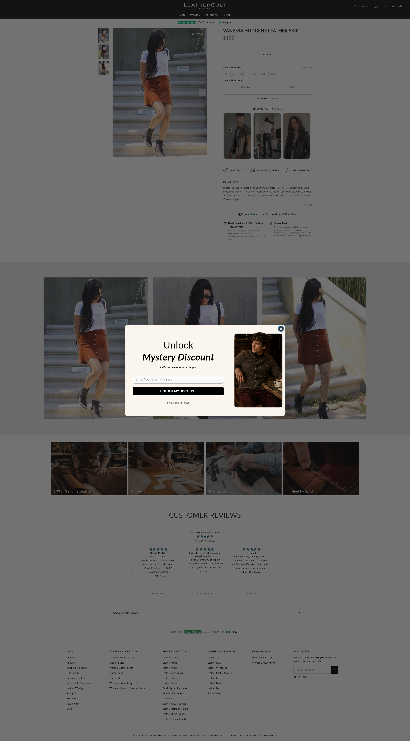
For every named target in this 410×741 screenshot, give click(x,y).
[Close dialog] (281, 329)
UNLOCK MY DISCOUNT (178, 391)
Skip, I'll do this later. (178, 402)
